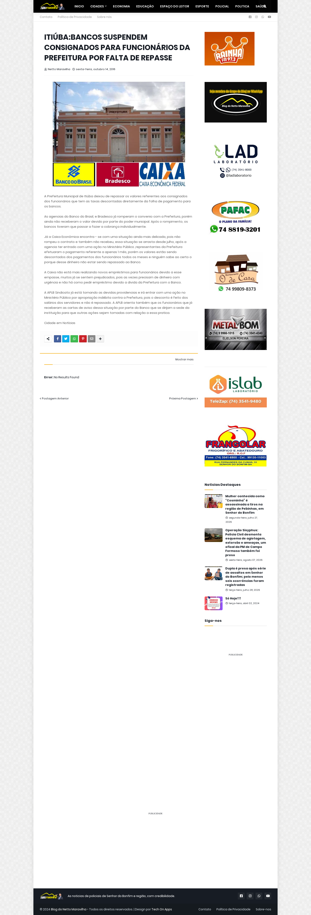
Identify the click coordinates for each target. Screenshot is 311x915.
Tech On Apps (161, 909)
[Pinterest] (83, 338)
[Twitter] (65, 338)
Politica (242, 6)
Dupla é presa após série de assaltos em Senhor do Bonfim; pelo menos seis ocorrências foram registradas (245, 576)
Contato (46, 17)
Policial (222, 6)
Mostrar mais (184, 359)
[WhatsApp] (74, 338)
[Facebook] (57, 338)
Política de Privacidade (75, 17)
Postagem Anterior (55, 398)
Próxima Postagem (182, 398)
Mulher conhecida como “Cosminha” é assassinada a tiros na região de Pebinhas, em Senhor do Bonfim (245, 504)
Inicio (79, 6)
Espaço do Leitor (174, 6)
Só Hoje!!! (233, 598)
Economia (121, 6)
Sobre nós (104, 17)
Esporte (202, 6)
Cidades (97, 6)
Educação (145, 6)
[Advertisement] (236, 723)
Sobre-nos (263, 909)
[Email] (91, 338)
